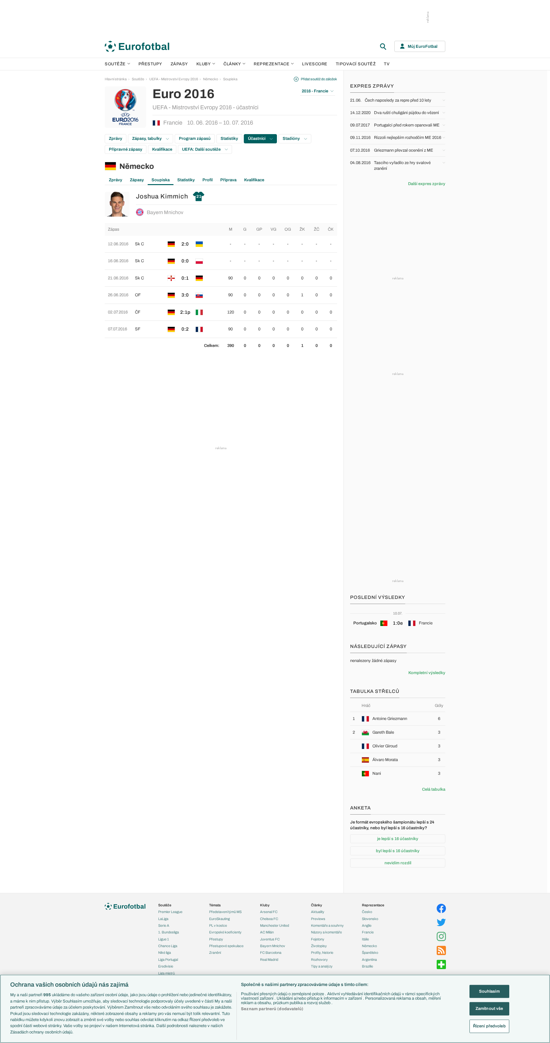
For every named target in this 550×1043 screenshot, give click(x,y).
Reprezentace (271, 64)
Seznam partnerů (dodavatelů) (272, 1009)
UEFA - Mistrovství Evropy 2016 (173, 79)
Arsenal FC (269, 912)
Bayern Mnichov (165, 212)
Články (316, 905)
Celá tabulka (433, 789)
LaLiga (163, 919)
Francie (368, 932)
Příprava (228, 180)
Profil (207, 180)
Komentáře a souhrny (327, 925)
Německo (210, 79)
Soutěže (115, 64)
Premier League (170, 912)
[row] (221, 244)
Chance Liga (167, 946)
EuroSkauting (219, 919)
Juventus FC (270, 939)
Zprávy (115, 138)
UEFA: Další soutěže (202, 149)
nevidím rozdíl (397, 863)
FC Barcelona (270, 952)
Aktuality (317, 912)
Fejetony (317, 939)
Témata (215, 905)
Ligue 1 (163, 939)
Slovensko (370, 919)
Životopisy (319, 946)
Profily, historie (322, 952)
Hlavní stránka (116, 79)
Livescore (315, 64)
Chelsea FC (269, 919)
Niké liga (164, 952)
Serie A (163, 925)
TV (387, 64)
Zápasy (179, 64)
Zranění (215, 952)
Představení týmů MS (225, 912)
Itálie (365, 939)
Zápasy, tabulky (147, 138)
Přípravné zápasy (125, 149)
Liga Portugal (168, 959)
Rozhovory (319, 959)
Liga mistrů (166, 973)
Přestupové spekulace (226, 946)
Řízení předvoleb (489, 1026)
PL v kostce (218, 925)
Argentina (369, 959)
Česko (367, 912)
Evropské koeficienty (225, 932)
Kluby (203, 64)
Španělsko (370, 952)
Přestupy (150, 64)
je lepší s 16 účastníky (397, 839)
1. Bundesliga (168, 932)
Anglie (366, 925)
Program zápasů (195, 138)
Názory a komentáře (326, 932)
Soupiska (230, 79)
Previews (318, 919)
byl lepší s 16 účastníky (398, 851)
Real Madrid (269, 959)
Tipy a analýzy (322, 966)
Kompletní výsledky (426, 673)
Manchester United (274, 925)
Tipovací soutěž (356, 64)
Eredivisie (165, 966)
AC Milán (267, 932)
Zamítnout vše (489, 1008)
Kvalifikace (162, 149)
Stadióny (292, 138)
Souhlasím (489, 991)
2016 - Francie (315, 91)
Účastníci (257, 138)
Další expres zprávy (426, 184)
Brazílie (367, 966)
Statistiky (229, 138)
